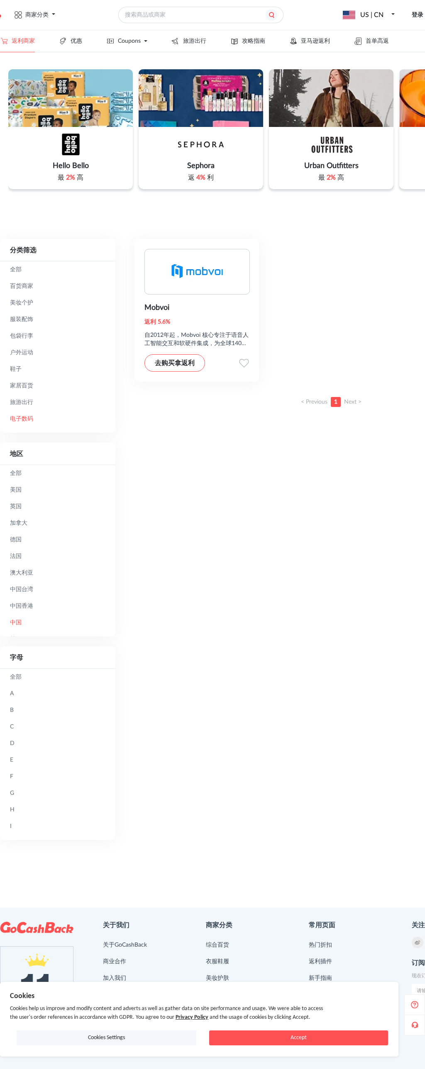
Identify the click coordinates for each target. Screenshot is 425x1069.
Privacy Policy (192, 1017)
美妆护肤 (217, 978)
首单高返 (377, 41)
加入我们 (114, 978)
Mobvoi (156, 308)
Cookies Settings (106, 1038)
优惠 (76, 41)
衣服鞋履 (217, 961)
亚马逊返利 (315, 41)
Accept (299, 1038)
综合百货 (217, 945)
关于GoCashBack (125, 945)
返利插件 (320, 961)
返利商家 (23, 41)
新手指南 (320, 978)
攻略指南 (253, 41)
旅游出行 (194, 41)
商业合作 (114, 961)
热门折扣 (320, 945)
